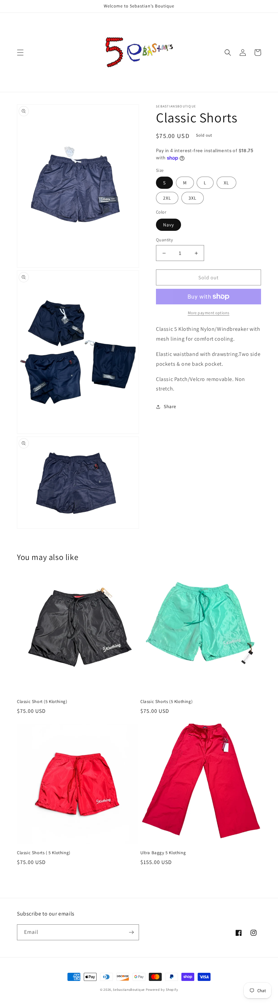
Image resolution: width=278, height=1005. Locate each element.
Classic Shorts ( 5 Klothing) (44, 853)
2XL (167, 198)
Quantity (164, 240)
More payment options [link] (209, 312)
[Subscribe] (131, 932)
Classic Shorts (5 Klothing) (166, 701)
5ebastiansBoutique (129, 989)
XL (226, 183)
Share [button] (170, 406)
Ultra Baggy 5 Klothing (163, 853)
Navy (168, 225)
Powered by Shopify (162, 989)
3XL (192, 198)
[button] (20, 52)
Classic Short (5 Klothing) (42, 701)
